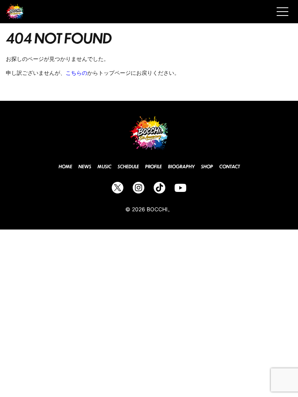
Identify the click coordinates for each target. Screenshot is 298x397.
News (84, 166)
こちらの (76, 72)
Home (65, 166)
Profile (153, 166)
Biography (181, 166)
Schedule (128, 166)
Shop (207, 166)
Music (104, 166)
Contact (229, 166)
